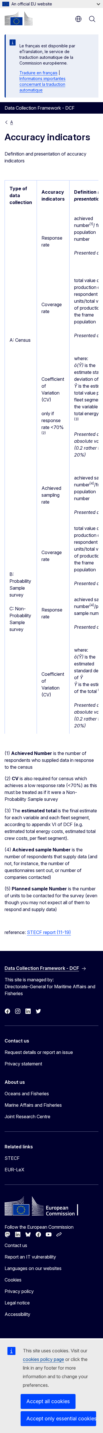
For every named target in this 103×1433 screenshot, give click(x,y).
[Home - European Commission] (19, 18)
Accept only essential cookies (61, 1418)
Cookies (13, 1280)
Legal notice (17, 1303)
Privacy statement (23, 1064)
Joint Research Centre (27, 1116)
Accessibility (17, 1314)
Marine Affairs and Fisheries (33, 1105)
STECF (12, 1158)
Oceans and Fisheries (27, 1093)
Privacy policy (19, 1291)
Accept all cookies (48, 1401)
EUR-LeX (14, 1169)
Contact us (16, 1245)
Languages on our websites (33, 1268)
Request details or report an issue (39, 1052)
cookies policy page (43, 1359)
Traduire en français (38, 72)
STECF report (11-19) (49, 932)
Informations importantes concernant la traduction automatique (42, 84)
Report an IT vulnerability (30, 1257)
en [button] (78, 19)
